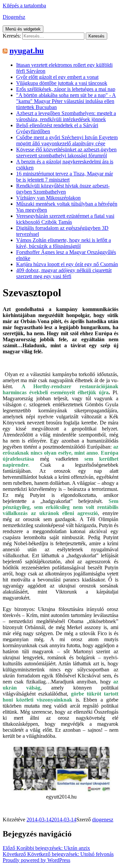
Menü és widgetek (23, 29)
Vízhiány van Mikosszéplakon (48, 198)
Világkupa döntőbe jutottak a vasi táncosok (61, 83)
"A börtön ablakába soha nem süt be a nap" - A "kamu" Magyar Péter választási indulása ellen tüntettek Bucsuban (66, 101)
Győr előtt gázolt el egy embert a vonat (57, 77)
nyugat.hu (26, 50)
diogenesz (102, 819)
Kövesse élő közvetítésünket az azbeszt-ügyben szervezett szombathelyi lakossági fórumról (66, 152)
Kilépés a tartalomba (24, 5)
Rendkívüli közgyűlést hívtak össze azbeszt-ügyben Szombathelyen (63, 189)
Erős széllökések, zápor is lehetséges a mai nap (65, 89)
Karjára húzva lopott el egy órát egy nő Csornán (67, 264)
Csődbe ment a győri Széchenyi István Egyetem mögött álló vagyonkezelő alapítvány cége (67, 140)
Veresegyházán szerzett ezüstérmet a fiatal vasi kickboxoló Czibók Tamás (65, 219)
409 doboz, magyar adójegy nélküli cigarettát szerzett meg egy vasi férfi (64, 273)
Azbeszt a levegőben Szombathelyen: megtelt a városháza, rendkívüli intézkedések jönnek (66, 116)
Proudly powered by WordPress (36, 860)
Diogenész (14, 17)
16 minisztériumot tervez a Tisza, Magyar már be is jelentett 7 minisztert (64, 177)
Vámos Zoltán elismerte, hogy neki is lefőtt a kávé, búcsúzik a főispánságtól (63, 243)
